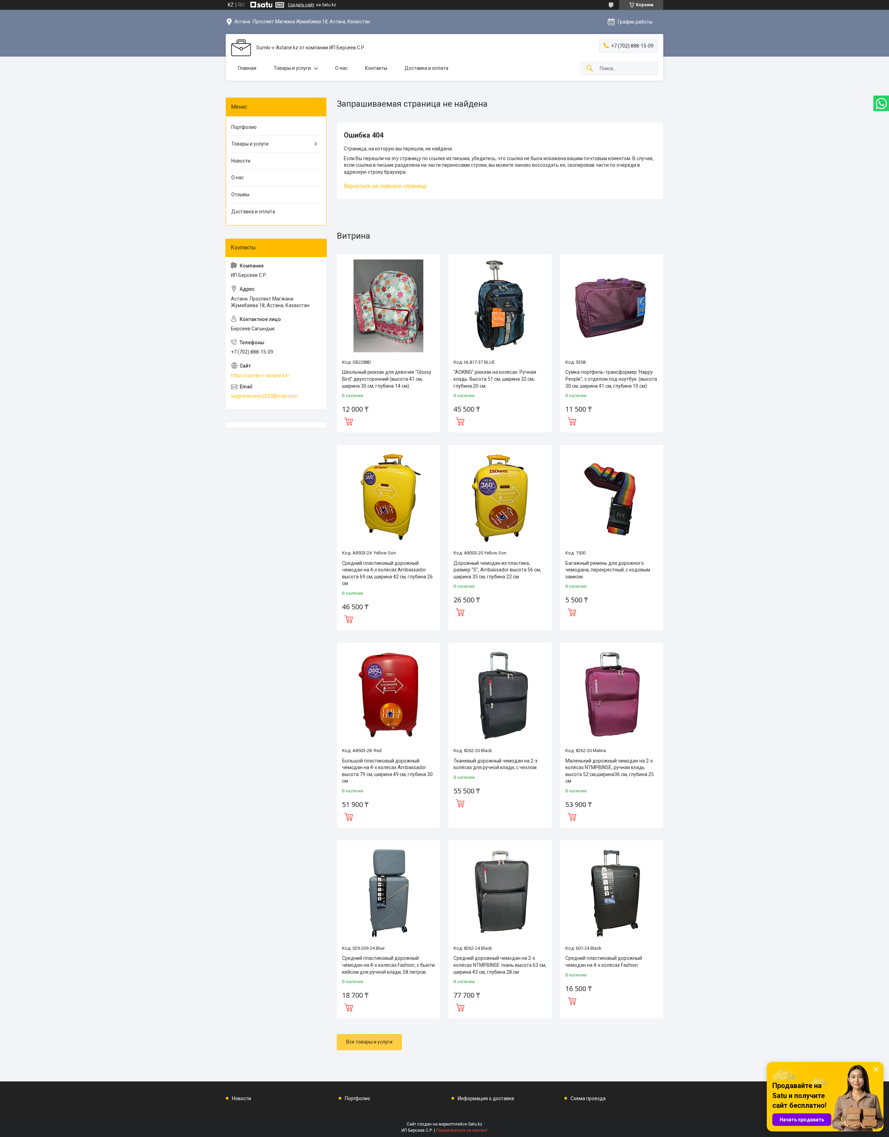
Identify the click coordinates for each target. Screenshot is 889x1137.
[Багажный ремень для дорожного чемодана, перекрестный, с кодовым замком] (611, 496)
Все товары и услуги (369, 1042)
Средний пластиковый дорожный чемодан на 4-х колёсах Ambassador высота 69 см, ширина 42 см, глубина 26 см (387, 573)
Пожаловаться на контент (462, 1130)
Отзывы (240, 194)
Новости (240, 161)
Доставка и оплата (426, 68)
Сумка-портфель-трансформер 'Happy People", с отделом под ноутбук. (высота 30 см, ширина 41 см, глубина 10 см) (611, 378)
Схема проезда (588, 1098)
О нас (341, 68)
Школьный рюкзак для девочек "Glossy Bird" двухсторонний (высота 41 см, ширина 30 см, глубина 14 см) (386, 378)
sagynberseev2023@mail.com (264, 396)
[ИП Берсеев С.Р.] (241, 47)
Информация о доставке (486, 1098)
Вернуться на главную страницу (385, 186)
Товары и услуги (292, 68)
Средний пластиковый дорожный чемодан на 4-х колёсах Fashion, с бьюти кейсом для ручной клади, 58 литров (388, 964)
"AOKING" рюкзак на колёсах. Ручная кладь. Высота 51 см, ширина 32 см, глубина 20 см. (495, 378)
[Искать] (590, 68)
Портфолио (244, 127)
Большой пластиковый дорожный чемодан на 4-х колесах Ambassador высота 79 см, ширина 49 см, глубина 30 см (387, 771)
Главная (247, 68)
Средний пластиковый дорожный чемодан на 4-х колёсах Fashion (603, 961)
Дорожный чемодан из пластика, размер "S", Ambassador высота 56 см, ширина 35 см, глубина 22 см (497, 569)
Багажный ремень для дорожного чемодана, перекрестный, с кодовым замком (607, 569)
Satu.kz (475, 1124)
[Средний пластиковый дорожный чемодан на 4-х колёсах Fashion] (611, 892)
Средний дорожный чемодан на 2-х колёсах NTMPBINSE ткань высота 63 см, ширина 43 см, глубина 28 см (500, 964)
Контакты (376, 68)
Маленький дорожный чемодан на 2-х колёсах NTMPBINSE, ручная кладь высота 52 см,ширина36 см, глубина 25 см (609, 771)
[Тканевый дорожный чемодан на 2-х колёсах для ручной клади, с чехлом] (500, 694)
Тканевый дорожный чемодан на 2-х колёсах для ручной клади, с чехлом (496, 764)
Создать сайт (301, 4)
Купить (348, 420)
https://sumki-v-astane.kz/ (260, 375)
